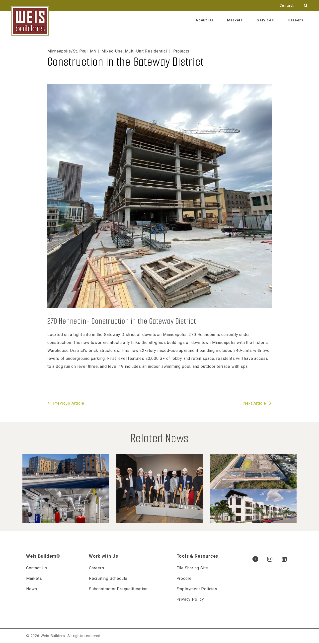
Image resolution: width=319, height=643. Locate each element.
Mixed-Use (112, 51)
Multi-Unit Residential (146, 51)
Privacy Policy (190, 599)
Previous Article (68, 403)
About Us (204, 20)
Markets (235, 20)
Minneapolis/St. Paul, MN (71, 51)
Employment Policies (196, 589)
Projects (181, 51)
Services (265, 20)
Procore (184, 578)
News (31, 589)
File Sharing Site (192, 568)
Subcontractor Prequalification (118, 589)
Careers (295, 20)
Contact (286, 5)
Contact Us (36, 568)
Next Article (255, 403)
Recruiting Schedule (108, 578)
